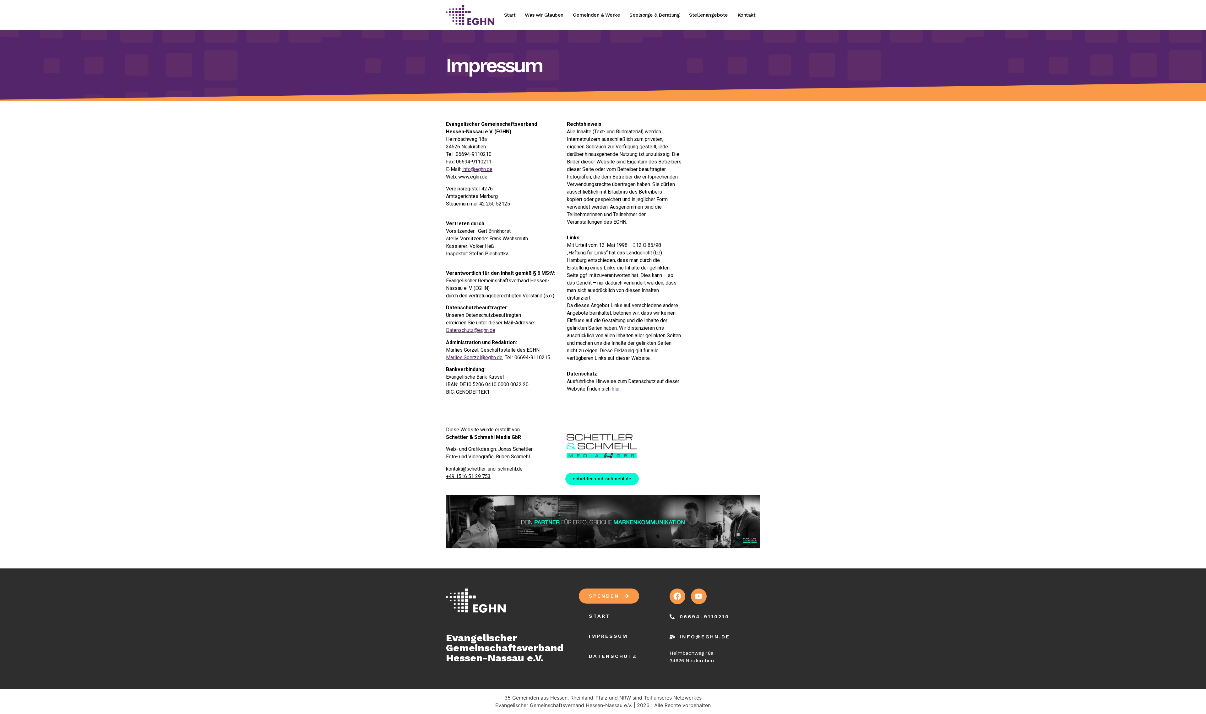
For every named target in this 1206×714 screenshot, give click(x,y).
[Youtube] (699, 596)
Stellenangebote (708, 15)
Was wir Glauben (544, 15)
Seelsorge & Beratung (654, 15)
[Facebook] (677, 596)
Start (510, 15)
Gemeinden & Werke (596, 15)
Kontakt (746, 15)
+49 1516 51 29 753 (468, 476)
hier (616, 389)
